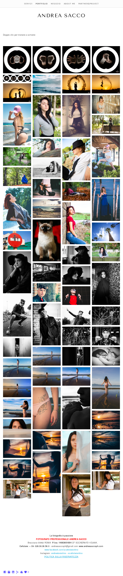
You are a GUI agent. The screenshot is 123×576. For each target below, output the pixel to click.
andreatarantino (58, 553)
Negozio (56, 4)
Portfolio (42, 4)
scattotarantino (75, 553)
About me (69, 4)
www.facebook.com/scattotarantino (61, 549)
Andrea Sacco (61, 16)
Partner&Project (88, 4)
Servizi (28, 4)
